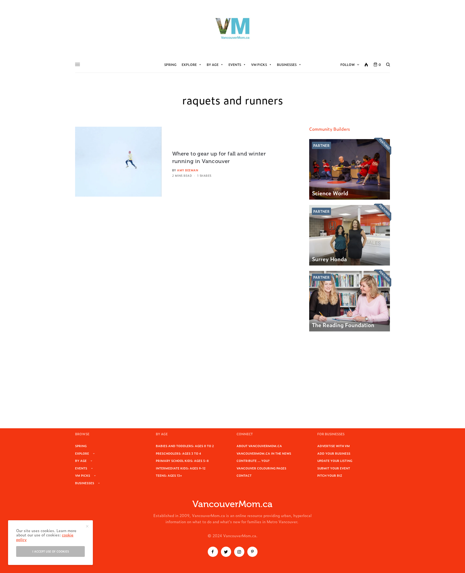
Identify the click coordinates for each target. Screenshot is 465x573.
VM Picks (259, 64)
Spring (170, 64)
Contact (244, 475)
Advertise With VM (333, 446)
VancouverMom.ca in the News (264, 453)
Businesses (287, 64)
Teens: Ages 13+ (169, 475)
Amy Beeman (187, 170)
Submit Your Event (333, 468)
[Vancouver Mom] (232, 28)
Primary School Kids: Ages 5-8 (182, 460)
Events (234, 64)
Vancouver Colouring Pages (261, 468)
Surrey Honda (329, 259)
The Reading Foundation (343, 325)
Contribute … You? (253, 460)
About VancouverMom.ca (259, 446)
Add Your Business (333, 453)
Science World (330, 193)
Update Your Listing (334, 460)
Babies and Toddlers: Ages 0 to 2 (185, 446)
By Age (213, 64)
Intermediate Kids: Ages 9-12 (181, 468)
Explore (189, 64)
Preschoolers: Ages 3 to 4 (178, 453)
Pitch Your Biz (329, 475)
